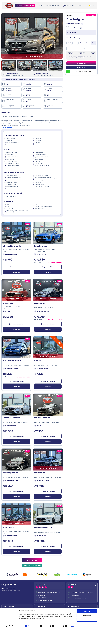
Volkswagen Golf (10, 472)
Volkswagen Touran (12, 360)
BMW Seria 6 (8, 527)
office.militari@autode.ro (78, 598)
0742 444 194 (42, 597)
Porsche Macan (41, 246)
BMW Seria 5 (39, 303)
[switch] (40, 626)
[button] (49, 585)
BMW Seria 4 (39, 472)
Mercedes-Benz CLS (11, 417)
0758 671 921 (41, 595)
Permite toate (87, 611)
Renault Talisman (42, 417)
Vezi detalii (16, 272)
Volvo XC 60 (8, 303)
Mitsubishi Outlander (12, 246)
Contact (80, 5)
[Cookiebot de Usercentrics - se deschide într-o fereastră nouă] (9, 626)
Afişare (72, 626)
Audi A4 (37, 360)
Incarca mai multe (32, 560)
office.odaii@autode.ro (45, 600)
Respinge (87, 619)
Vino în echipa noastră (52, 5)
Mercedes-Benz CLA (43, 527)
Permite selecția (87, 615)
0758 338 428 (75, 595)
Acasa (41, 5)
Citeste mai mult (7, 127)
